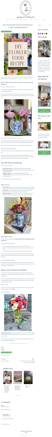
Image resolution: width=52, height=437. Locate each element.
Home (7, 19)
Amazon (25, 343)
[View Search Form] (46, 19)
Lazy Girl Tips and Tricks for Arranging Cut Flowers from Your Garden (27, 361)
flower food (3, 355)
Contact (44, 19)
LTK (9, 343)
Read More (45, 137)
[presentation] (7, 377)
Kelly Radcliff (5, 414)
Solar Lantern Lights (5, 360)
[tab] (17, 395)
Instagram (17, 343)
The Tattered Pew (28, 435)
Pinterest (21, 343)
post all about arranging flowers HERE (24, 194)
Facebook (12, 343)
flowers (8, 355)
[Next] (31, 383)
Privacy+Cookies (24, 431)
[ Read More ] (42, 71)
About (11, 19)
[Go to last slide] (4, 383)
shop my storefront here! (44, 111)
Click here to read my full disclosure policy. (24, 78)
